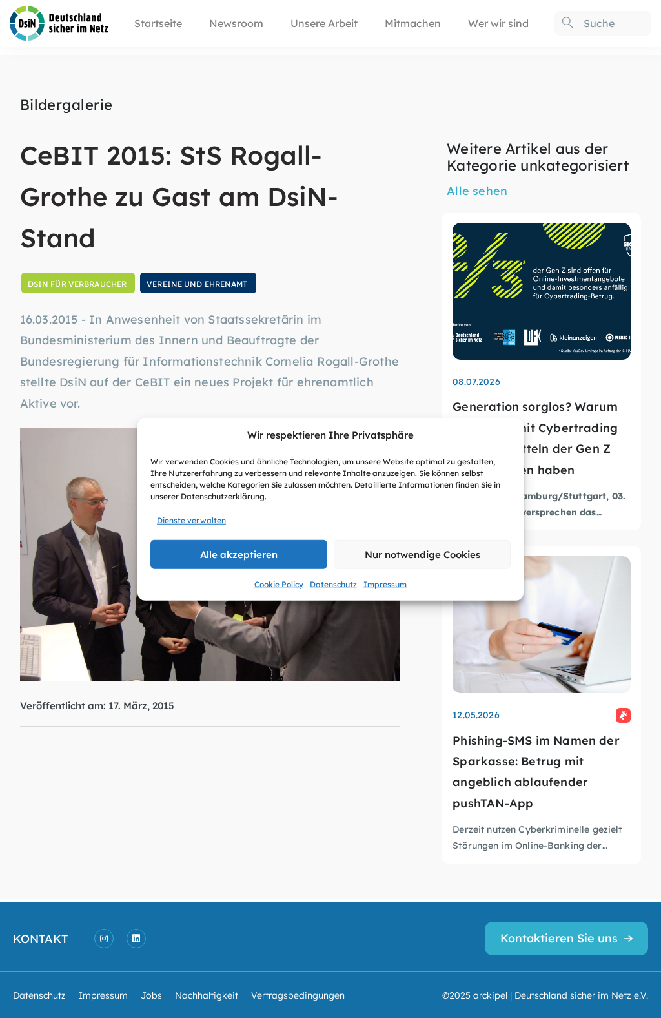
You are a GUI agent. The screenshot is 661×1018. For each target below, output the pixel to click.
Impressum (385, 583)
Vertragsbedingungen (298, 995)
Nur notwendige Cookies (422, 554)
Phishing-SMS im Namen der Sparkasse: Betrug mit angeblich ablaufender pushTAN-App (536, 771)
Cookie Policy (278, 583)
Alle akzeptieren (239, 554)
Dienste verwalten (191, 519)
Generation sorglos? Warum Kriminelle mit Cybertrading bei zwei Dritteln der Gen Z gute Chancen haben (535, 437)
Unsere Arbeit (324, 23)
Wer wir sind (498, 23)
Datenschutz (333, 583)
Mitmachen (413, 23)
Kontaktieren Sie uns (559, 937)
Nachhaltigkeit (206, 995)
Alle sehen (477, 190)
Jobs (151, 995)
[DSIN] (59, 21)
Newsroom (236, 23)
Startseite (158, 23)
